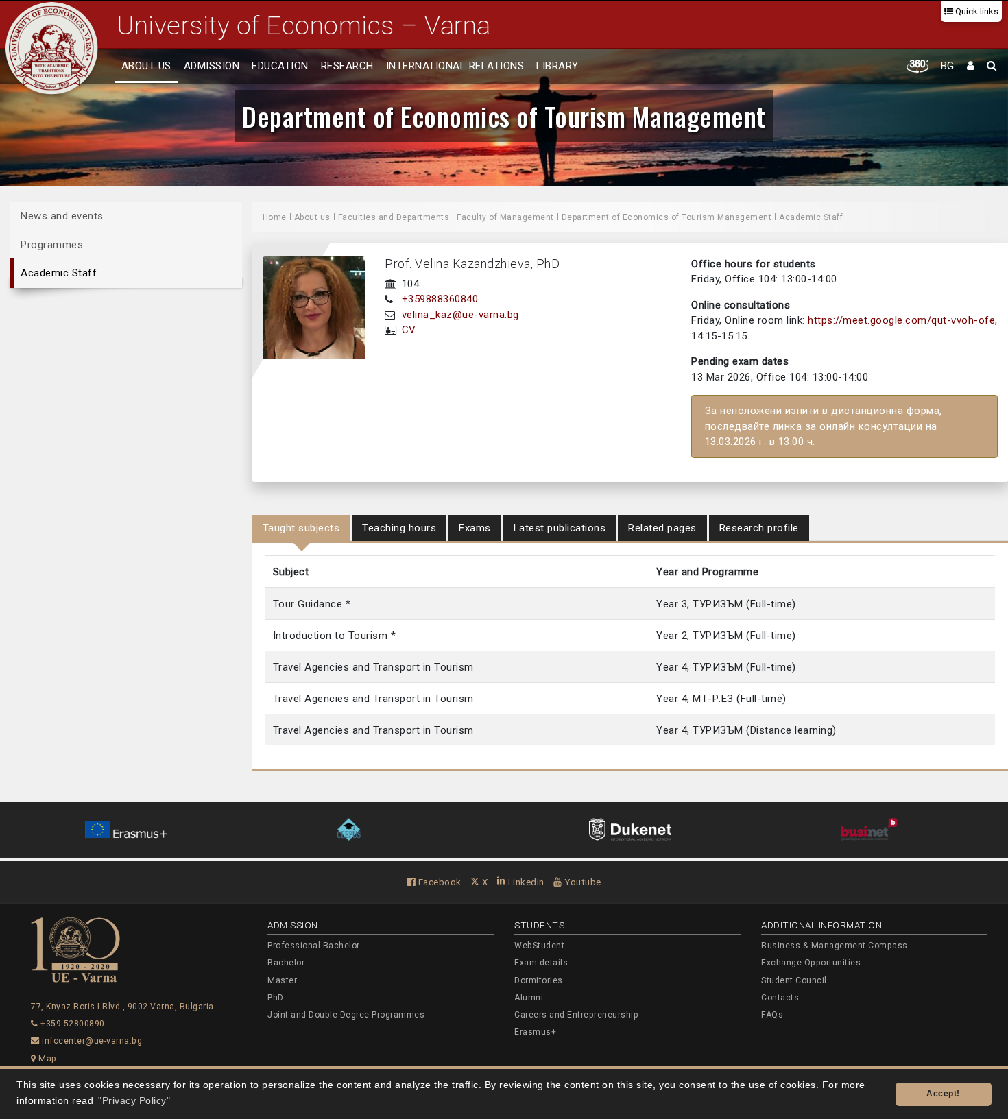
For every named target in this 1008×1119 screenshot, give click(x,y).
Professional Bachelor (313, 945)
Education (280, 66)
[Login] (971, 66)
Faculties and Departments (394, 217)
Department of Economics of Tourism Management (504, 116)
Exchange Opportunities (811, 962)
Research (347, 66)
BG (948, 66)
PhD (275, 997)
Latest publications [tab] (560, 528)
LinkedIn (524, 881)
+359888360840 (440, 299)
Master (282, 980)
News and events (62, 216)
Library (557, 66)
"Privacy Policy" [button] (134, 1101)
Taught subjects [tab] (301, 528)
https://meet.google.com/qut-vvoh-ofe (901, 320)
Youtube (581, 881)
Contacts (780, 997)
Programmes (52, 244)
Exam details (541, 962)
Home (275, 217)
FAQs (772, 1015)
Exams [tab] (475, 528)
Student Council (794, 980)
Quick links (975, 11)
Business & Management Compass (834, 945)
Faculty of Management (505, 217)
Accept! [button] (943, 1093)
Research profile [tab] (759, 528)
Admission (212, 66)
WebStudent (539, 945)
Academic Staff (59, 273)
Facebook (438, 881)
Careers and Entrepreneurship (576, 1015)
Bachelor (285, 962)
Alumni (528, 997)
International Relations (455, 66)
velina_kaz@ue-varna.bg (460, 315)
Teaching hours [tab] (399, 528)
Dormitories (538, 980)
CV (409, 330)
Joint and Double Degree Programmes (345, 1015)
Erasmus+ (535, 1032)
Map (46, 1058)
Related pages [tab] (662, 528)
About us (146, 66)
